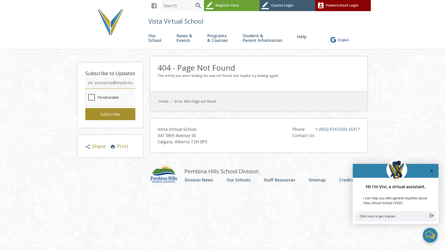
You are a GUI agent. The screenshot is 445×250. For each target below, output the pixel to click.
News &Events (184, 38)
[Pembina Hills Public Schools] (167, 173)
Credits (346, 180)
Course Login (277, 5)
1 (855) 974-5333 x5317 (337, 129)
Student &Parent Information (262, 38)
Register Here (222, 5)
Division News (198, 180)
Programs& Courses (217, 38)
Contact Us (303, 135)
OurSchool (155, 38)
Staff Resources (279, 180)
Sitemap (317, 180)
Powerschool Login (337, 5)
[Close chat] (431, 171)
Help (301, 36)
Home (164, 101)
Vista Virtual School (175, 21)
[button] (395, 216)
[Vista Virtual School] (111, 22)
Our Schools (239, 180)
